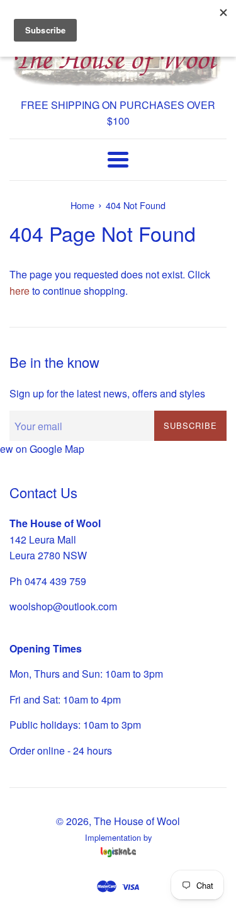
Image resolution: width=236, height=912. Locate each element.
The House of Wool (137, 821)
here (19, 290)
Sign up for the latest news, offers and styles (107, 393)
